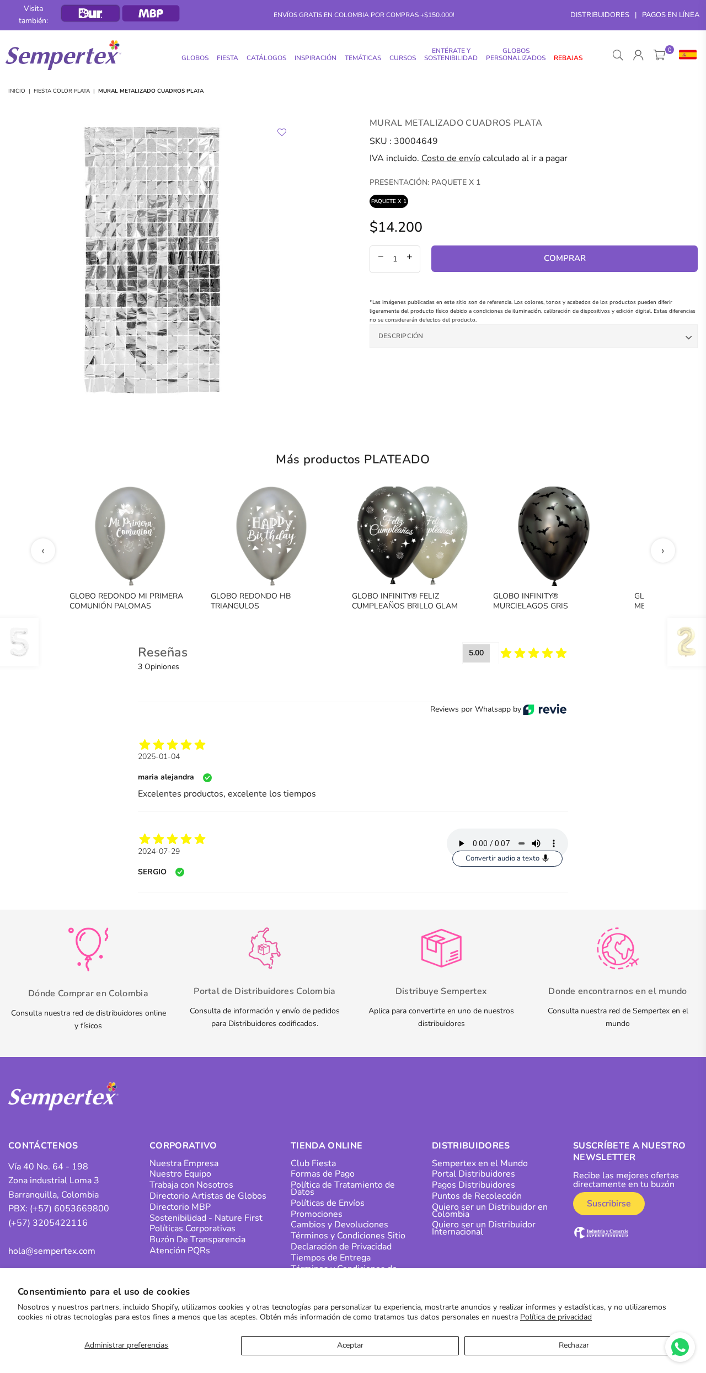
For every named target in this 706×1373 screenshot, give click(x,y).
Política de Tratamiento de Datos (343, 1188)
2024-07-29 (159, 851)
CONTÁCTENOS (43, 1146)
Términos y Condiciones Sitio (348, 1236)
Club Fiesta (313, 1163)
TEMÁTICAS (363, 58)
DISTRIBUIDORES (599, 15)
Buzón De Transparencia (197, 1239)
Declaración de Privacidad (341, 1247)
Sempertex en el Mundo (480, 1163)
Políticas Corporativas (192, 1228)
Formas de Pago (323, 1174)
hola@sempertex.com (51, 1251)
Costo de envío (450, 158)
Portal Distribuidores (473, 1174)
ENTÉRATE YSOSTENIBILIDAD (451, 54)
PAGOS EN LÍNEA (670, 15)
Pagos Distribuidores (473, 1185)
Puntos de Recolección (477, 1196)
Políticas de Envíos (328, 1203)
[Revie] (544, 709)
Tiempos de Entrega (331, 1258)
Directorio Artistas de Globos (207, 1196)
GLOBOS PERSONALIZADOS (515, 54)
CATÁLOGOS (266, 58)
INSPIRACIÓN (315, 58)
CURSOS (402, 58)
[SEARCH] (618, 55)
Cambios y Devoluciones (339, 1225)
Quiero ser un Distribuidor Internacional (484, 1228)
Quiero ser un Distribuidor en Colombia (490, 1210)
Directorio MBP (180, 1207)
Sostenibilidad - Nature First (206, 1218)
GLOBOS (194, 58)
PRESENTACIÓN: (425, 182)
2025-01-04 (159, 756)
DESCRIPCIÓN (401, 336)
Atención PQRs (179, 1250)
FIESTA (227, 58)
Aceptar (350, 1345)
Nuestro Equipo (180, 1174)
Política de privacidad (556, 1317)
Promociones (317, 1214)
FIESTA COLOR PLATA (62, 91)
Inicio (16, 91)
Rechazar (574, 1345)
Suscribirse (609, 1204)
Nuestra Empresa (183, 1163)
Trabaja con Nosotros (191, 1185)
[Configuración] (685, 55)
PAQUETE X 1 (389, 201)
